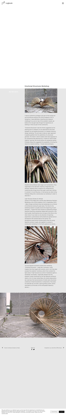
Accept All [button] (62, 411)
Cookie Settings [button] (54, 411)
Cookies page (5, 413)
